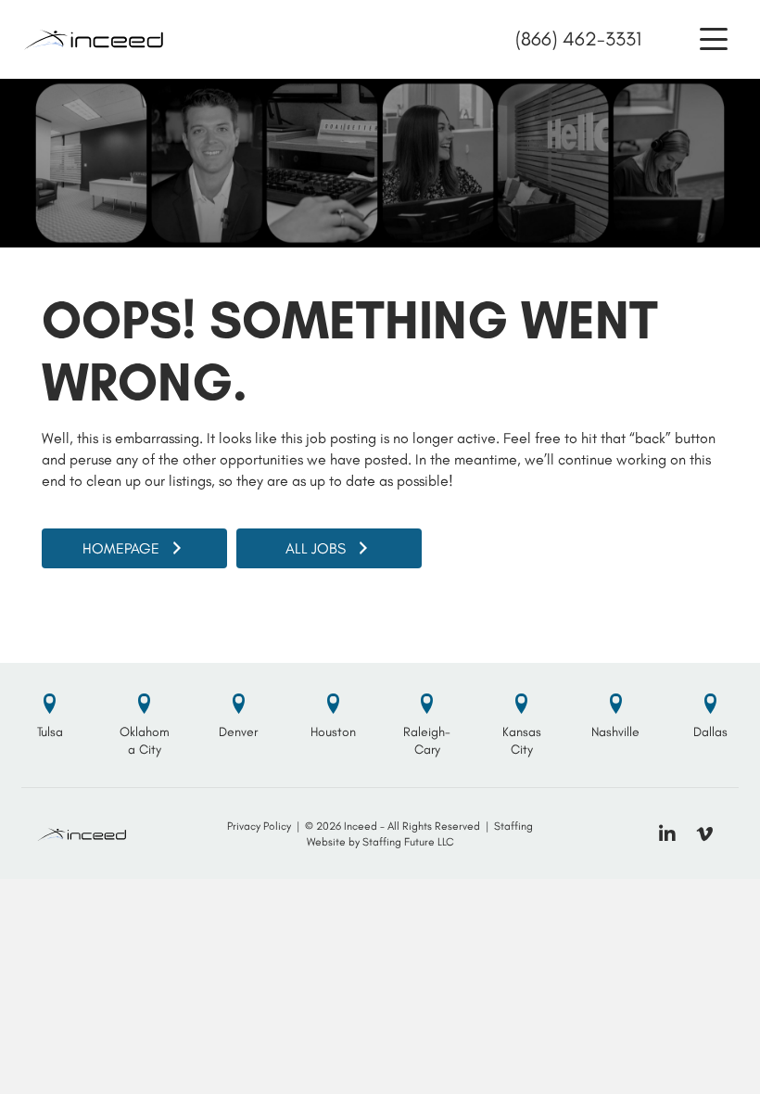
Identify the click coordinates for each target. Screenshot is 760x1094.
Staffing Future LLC (408, 841)
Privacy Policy (259, 826)
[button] (713, 39)
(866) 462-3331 (578, 38)
